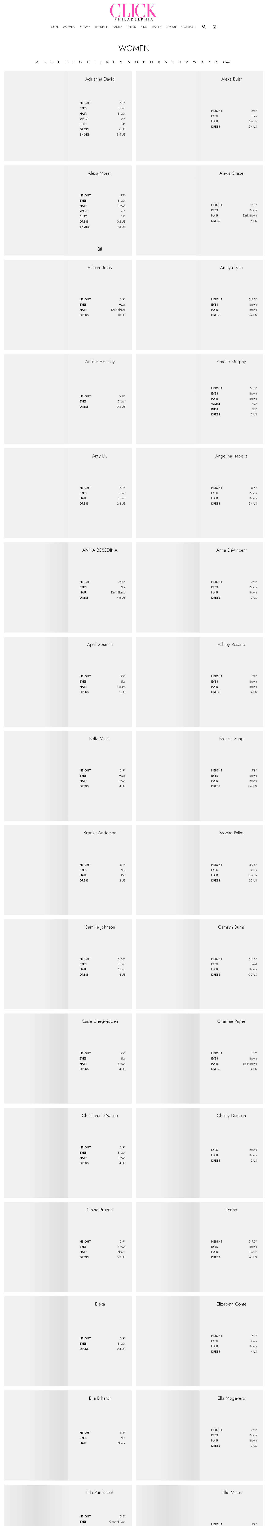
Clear (227, 62)
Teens (131, 26)
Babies (156, 26)
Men (54, 26)
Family (117, 26)
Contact (188, 26)
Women (69, 26)
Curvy (85, 26)
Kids (144, 26)
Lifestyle (101, 26)
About (171, 26)
